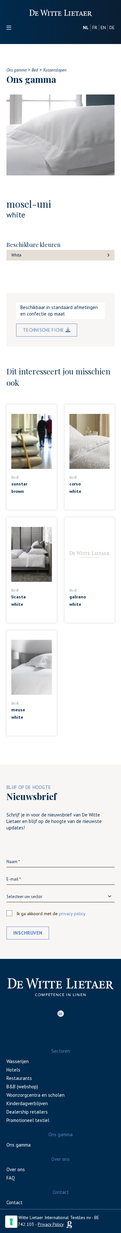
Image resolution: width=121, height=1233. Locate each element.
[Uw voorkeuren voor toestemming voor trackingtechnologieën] (11, 1222)
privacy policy (72, 913)
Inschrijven (27, 933)
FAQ (10, 1178)
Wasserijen (17, 1061)
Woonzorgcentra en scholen (35, 1095)
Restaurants (19, 1078)
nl (86, 27)
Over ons (15, 1169)
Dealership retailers (27, 1112)
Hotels (13, 1070)
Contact (14, 1202)
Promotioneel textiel (27, 1120)
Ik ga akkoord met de (51, 913)
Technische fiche (44, 330)
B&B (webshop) (22, 1086)
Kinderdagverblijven (27, 1103)
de (112, 27)
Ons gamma (18, 1145)
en (103, 27)
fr (94, 27)
